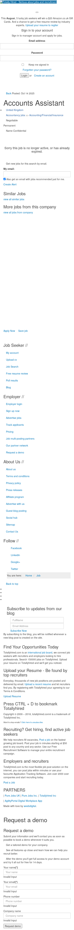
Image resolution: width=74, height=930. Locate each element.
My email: (9, 168)
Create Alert (10, 184)
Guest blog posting (16, 510)
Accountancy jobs (15, 115)
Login (24, 75)
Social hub (11, 517)
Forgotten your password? (37, 69)
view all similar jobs (13, 199)
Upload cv (11, 359)
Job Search (12, 366)
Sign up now (12, 411)
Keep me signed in (39, 64)
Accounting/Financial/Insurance (46, 115)
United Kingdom (14, 110)
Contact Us (12, 531)
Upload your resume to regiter (41, 25)
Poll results (12, 380)
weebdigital (30, 806)
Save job (23, 330)
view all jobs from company (18, 212)
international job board (40, 652)
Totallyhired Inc (48, 795)
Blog (8, 387)
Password (37, 52)
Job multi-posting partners (20, 438)
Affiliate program (15, 497)
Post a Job (9, 782)
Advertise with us (15, 503)
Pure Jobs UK (12, 795)
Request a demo (15, 452)
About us (11, 469)
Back (8, 93)
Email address (37, 40)
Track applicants (15, 424)
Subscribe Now (18, 630)
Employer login (14, 404)
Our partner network (17, 445)
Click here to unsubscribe (32, 722)
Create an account (44, 75)
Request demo (13, 926)
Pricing (9, 431)
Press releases (14, 490)
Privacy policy (13, 483)
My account (12, 352)
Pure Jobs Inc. (30, 795)
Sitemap (10, 524)
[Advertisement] (29, 266)
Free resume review (17, 373)
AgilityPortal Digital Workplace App (23, 800)
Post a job (44, 739)
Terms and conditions (17, 476)
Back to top (11, 583)
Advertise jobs (13, 417)
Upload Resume (12, 696)
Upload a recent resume (38, 684)
